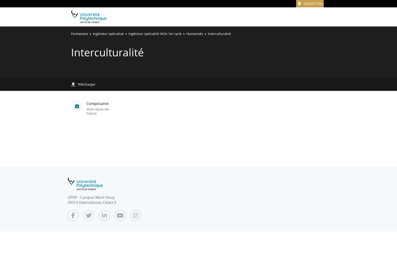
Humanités (194, 34)
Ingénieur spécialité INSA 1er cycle (155, 34)
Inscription (313, 4)
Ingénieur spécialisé (108, 34)
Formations (79, 34)
